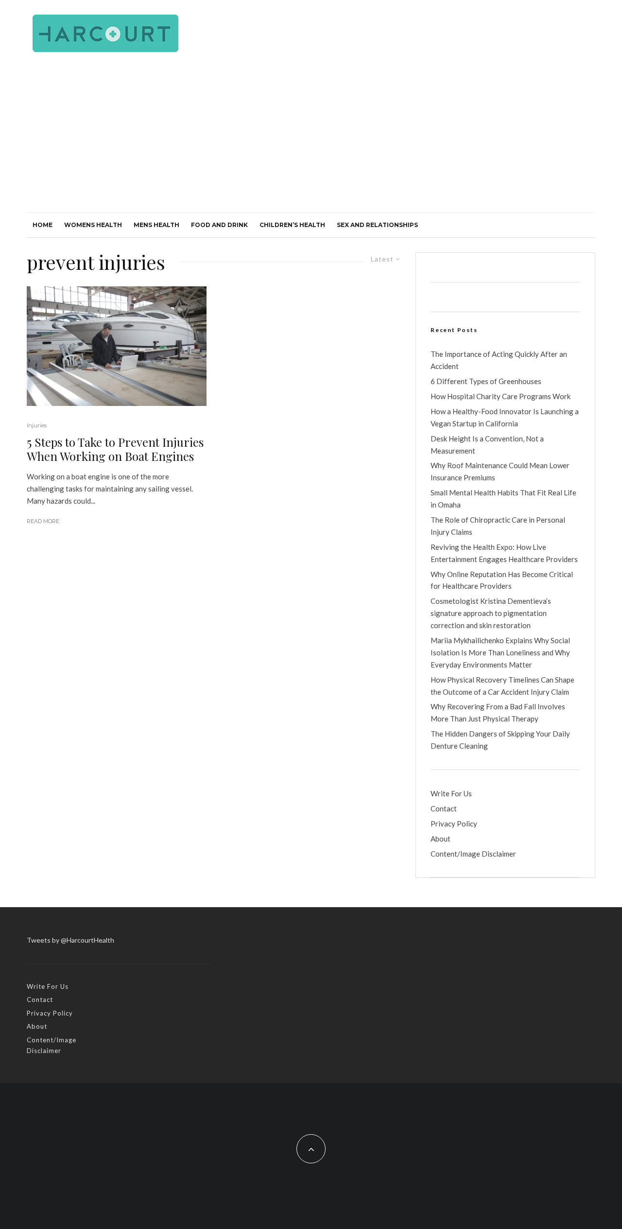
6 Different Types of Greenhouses (486, 381)
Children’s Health (292, 224)
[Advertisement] (311, 139)
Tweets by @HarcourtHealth (70, 940)
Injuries (37, 425)
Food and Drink (219, 224)
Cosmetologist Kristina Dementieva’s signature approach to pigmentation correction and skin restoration (491, 613)
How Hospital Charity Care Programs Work (500, 396)
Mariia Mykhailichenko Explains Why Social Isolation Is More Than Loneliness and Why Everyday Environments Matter (500, 652)
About (440, 838)
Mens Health (156, 224)
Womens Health (93, 224)
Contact (444, 808)
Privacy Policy (454, 823)
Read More (43, 521)
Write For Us (451, 793)
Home (42, 224)
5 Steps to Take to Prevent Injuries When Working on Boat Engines (115, 449)
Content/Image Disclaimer (473, 853)
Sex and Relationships (377, 224)
